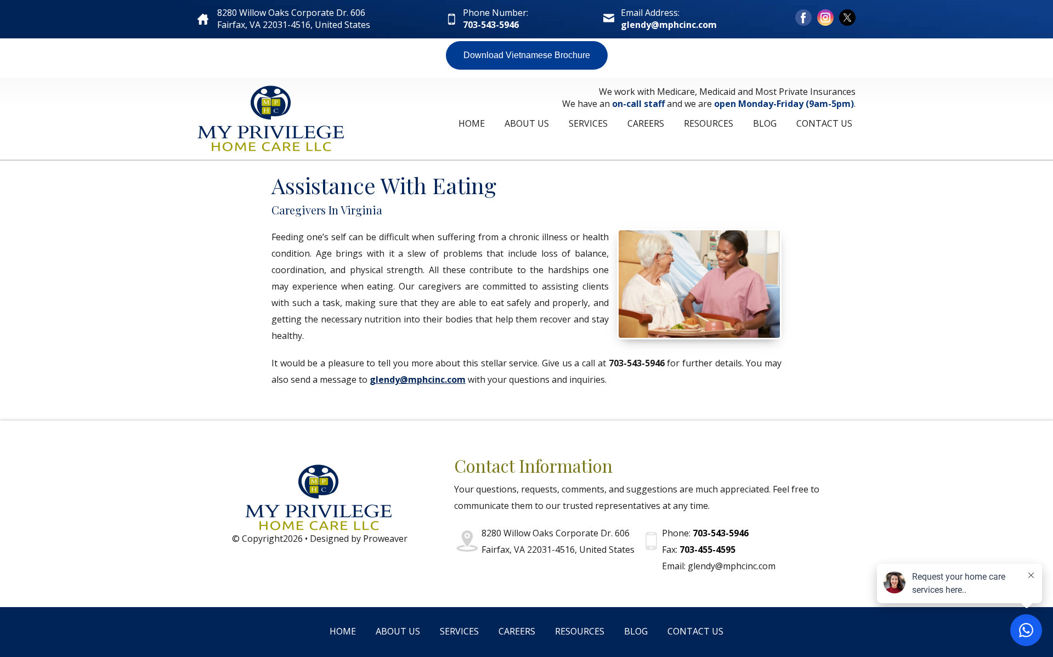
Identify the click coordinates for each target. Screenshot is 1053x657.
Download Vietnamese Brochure (526, 55)
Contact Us (824, 123)
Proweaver (385, 539)
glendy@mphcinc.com (669, 25)
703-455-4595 (707, 549)
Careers (645, 123)
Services (588, 123)
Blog (765, 123)
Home (471, 123)
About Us (527, 123)
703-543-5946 (491, 25)
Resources (708, 123)
